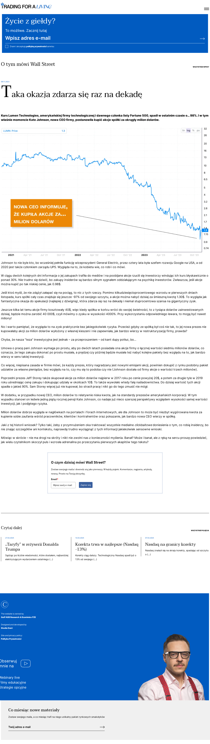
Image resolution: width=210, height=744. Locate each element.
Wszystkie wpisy (201, 67)
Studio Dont (7, 628)
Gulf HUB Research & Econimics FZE (18, 617)
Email (54, 479)
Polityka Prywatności (11, 639)
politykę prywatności (36, 46)
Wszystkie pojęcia (200, 530)
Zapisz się (86, 484)
